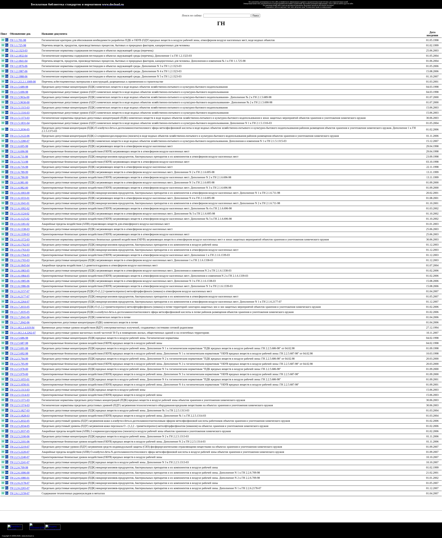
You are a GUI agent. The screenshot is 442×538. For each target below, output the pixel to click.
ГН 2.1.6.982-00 (19, 187)
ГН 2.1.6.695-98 (19, 146)
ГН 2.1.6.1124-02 (19, 213)
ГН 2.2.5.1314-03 (20, 394)
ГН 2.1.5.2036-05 (20, 129)
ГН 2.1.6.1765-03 (20, 260)
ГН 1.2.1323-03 (18, 50)
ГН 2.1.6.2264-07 (20, 301)
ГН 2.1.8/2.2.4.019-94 (22, 327)
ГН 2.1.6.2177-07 (20, 296)
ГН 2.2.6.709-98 (19, 467)
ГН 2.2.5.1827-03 (20, 410)
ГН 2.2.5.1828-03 (20, 415)
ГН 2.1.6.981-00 (19, 182)
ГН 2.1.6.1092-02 (20, 208)
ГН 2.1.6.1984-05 (20, 275)
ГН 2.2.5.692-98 (19, 353)
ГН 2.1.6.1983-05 (20, 270)
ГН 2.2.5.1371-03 (20, 400)
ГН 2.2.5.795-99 (19, 363)
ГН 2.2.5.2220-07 (20, 451)
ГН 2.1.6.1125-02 (19, 218)
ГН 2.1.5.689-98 (19, 86)
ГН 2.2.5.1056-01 (20, 384)
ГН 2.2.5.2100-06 (20, 436)
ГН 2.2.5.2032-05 (20, 420)
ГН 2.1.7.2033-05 (20, 306)
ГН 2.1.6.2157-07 (20, 291)
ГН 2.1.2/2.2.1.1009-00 (23, 81)
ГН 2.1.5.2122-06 (20, 135)
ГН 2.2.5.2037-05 (20, 431)
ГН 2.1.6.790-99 (19, 177)
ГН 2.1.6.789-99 (19, 172)
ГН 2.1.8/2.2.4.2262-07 (23, 332)
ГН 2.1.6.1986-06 (20, 286)
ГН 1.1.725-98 (18, 45)
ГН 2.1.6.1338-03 (20, 229)
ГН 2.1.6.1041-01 (20, 203)
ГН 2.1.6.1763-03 (20, 249)
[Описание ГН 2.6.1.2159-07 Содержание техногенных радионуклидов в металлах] (2, 493)
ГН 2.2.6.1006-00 (20, 472)
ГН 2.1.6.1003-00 (20, 192)
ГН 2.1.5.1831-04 (20, 123)
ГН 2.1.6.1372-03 (20, 239)
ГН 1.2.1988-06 (18, 76)
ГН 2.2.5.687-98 (19, 343)
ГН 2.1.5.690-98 (19, 92)
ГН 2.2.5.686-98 (19, 337)
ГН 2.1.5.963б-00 (20, 102)
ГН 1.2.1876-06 (18, 66)
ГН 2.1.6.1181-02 (19, 223)
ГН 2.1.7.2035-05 (20, 312)
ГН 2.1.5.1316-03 (20, 112)
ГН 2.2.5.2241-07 (20, 462)
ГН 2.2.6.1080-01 (20, 477)
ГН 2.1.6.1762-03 (20, 244)
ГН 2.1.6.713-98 (19, 161)
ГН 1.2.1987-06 (18, 71)
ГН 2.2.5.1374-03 (20, 405)
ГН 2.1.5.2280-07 (20, 141)
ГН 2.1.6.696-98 (19, 151)
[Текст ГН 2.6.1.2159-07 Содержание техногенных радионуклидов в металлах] (6, 493)
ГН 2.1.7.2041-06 (20, 317)
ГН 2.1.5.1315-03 (20, 107)
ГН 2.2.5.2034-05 (20, 426)
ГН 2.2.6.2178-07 (20, 483)
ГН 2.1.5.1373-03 (20, 117)
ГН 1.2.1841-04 (18, 60)
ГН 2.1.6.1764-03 (20, 255)
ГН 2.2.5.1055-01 (20, 379)
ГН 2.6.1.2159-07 (20, 493)
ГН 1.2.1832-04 (18, 55)
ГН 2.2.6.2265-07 (20, 488)
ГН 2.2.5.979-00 (19, 374)
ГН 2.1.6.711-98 (19, 156)
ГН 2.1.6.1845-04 (20, 265)
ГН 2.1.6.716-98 (19, 166)
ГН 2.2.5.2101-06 (20, 441)
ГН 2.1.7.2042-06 (20, 322)
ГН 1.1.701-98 (18, 40)
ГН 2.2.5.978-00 (19, 369)
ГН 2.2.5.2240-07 (20, 457)
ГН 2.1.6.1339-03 (20, 234)
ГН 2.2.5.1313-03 (20, 389)
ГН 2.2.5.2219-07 (20, 446)
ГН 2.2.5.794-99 (19, 358)
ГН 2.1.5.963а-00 (19, 97)
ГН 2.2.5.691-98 (19, 348)
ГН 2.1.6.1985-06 (20, 280)
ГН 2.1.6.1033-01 (20, 198)
